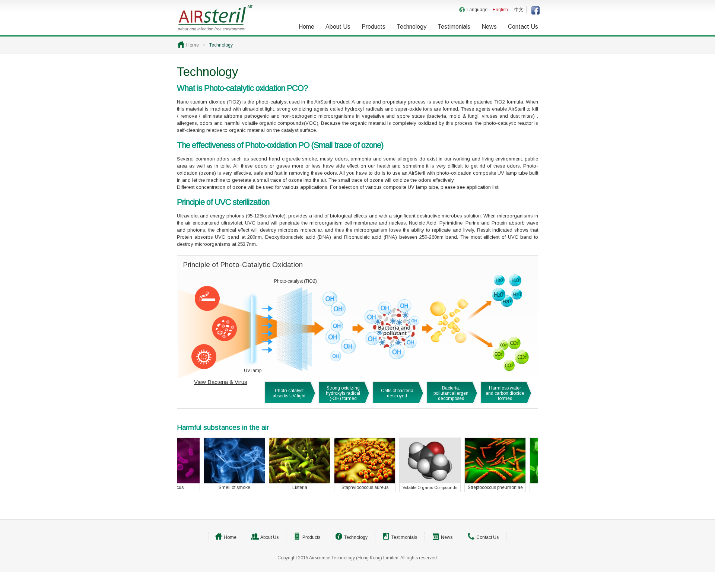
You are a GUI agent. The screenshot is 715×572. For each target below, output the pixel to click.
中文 (518, 9)
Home (306, 26)
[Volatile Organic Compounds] (407, 481)
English (500, 9)
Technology (411, 26)
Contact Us (523, 26)
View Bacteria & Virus (220, 382)
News (489, 26)
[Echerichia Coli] (537, 481)
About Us (337, 26)
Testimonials (454, 26)
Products (373, 26)
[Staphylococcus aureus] (342, 481)
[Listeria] (277, 481)
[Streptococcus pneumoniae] (472, 481)
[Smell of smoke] (211, 481)
